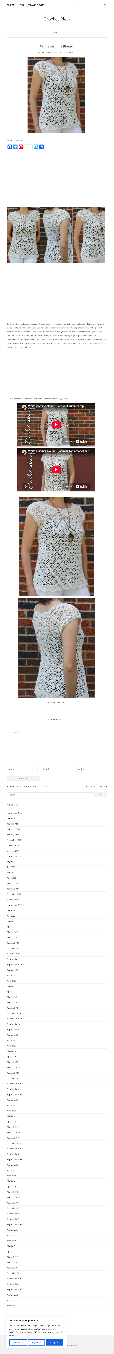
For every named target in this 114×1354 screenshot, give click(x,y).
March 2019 (12, 1127)
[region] (36, 1332)
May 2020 (11, 1051)
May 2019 (11, 1116)
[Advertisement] (56, 179)
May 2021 (11, 986)
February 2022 (13, 937)
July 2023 (11, 867)
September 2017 (14, 1224)
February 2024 (13, 829)
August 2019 (12, 1100)
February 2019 (13, 1132)
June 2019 (11, 1111)
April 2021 (11, 991)
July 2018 (11, 1170)
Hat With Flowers (96, 786)
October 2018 (13, 1154)
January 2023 (13, 889)
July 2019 (11, 1105)
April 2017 (11, 1251)
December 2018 (14, 1143)
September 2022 (14, 905)
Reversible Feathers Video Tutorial (28, 786)
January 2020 (13, 1073)
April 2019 (11, 1121)
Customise (18, 1342)
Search (100, 795)
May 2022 (11, 921)
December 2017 (14, 1208)
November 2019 (14, 1083)
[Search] (105, 5)
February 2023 (13, 883)
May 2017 (11, 1246)
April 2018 (11, 1186)
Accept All (54, 1342)
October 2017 (13, 1219)
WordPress (73, 1345)
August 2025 (12, 818)
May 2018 (11, 1181)
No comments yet (56, 702)
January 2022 (13, 943)
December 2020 (14, 1013)
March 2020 (12, 1062)
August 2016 (12, 1295)
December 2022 (14, 894)
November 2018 (14, 1148)
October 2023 (13, 851)
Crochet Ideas (57, 19)
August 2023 (12, 861)
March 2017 (12, 1257)
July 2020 (11, 1040)
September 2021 (14, 964)
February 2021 (13, 1002)
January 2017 (12, 1268)
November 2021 (14, 954)
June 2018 (11, 1175)
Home (21, 5)
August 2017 (12, 1230)
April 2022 (11, 926)
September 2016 (14, 1289)
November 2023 (14, 845)
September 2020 (14, 1029)
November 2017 (14, 1213)
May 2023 (11, 872)
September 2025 (14, 813)
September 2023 (14, 856)
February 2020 (13, 1067)
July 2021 (11, 975)
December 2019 (14, 1078)
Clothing (57, 33)
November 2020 (14, 1018)
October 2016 (13, 1284)
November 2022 (14, 899)
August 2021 (12, 970)
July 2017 (11, 1235)
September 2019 (14, 1094)
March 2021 (12, 997)
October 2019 (13, 1089)
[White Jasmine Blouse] (56, 95)
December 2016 (14, 1273)
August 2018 (12, 1165)
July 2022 (11, 916)
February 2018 (13, 1197)
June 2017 (11, 1240)
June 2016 (11, 1305)
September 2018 (14, 1159)
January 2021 (12, 1008)
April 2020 (12, 1056)
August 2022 (12, 910)
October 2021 (13, 959)
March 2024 (12, 824)
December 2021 (14, 948)
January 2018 (13, 1203)
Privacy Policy (36, 5)
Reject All (36, 1342)
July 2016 (11, 1300)
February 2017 (13, 1262)
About (10, 5)
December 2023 (14, 840)
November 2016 (14, 1278)
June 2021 (11, 981)
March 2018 (12, 1192)
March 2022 (12, 932)
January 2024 (13, 834)
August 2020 (12, 1035)
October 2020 (13, 1024)
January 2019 (13, 1138)
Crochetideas (67, 52)
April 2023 (11, 878)
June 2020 (11, 1046)
